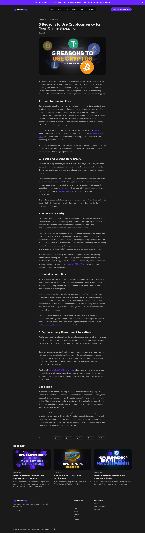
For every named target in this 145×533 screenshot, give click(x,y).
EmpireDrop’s (62, 370)
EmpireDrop (98, 130)
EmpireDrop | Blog (24, 529)
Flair (47, 529)
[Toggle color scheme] (53, 529)
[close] (142, 2)
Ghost (42, 529)
